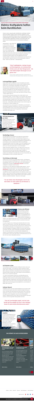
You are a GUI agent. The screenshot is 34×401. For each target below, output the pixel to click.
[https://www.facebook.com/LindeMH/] (28, 394)
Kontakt (11, 390)
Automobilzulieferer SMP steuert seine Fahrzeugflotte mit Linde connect (8, 348)
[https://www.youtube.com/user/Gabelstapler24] (25, 394)
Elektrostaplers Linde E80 (18, 163)
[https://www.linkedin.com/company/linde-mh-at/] (30, 394)
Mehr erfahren (4, 367)
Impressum (18, 390)
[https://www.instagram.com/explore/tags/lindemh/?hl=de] (33, 394)
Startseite (7, 390)
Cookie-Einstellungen (30, 390)
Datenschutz (14, 390)
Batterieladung (5, 169)
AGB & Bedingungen (24, 390)
